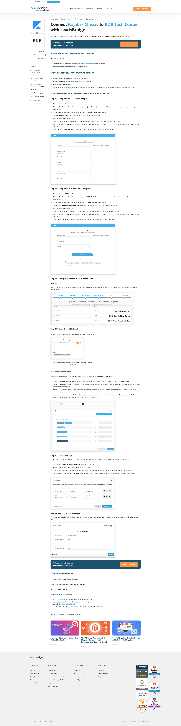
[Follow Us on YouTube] (45, 722)
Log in (141, 2)
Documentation (39, 55)
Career (32, 680)
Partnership (77, 683)
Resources (109, 9)
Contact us (101, 680)
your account (71, 606)
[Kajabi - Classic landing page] (37, 25)
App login (101, 671)
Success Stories (34, 683)
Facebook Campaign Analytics (56, 680)
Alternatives (40, 58)
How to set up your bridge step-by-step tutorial (35, 72)
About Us (32, 671)
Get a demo (77, 671)
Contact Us (148, 2)
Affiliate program (103, 674)
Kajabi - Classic (58, 599)
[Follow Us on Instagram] (35, 722)
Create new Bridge (89, 64)
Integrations (89, 9)
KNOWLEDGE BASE (68, 604)
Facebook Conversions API (56, 677)
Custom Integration (53, 686)
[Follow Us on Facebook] (30, 722)
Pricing (99, 9)
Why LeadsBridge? (75, 9)
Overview (41, 51)
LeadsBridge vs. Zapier (80, 677)
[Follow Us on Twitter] (51, 722)
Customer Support (131, 2)
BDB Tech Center (58, 602)
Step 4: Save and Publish (37, 97)
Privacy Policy (34, 677)
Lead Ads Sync (52, 671)
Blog (75, 674)
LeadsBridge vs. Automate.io (82, 680)
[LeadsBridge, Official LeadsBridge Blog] (39, 8)
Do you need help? (35, 100)
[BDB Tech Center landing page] (37, 40)
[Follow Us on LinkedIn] (40, 722)
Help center (101, 677)
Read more (54, 644)
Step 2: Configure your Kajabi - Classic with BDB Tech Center (37, 87)
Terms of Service (34, 674)
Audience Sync (52, 674)
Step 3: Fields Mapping (36, 93)
